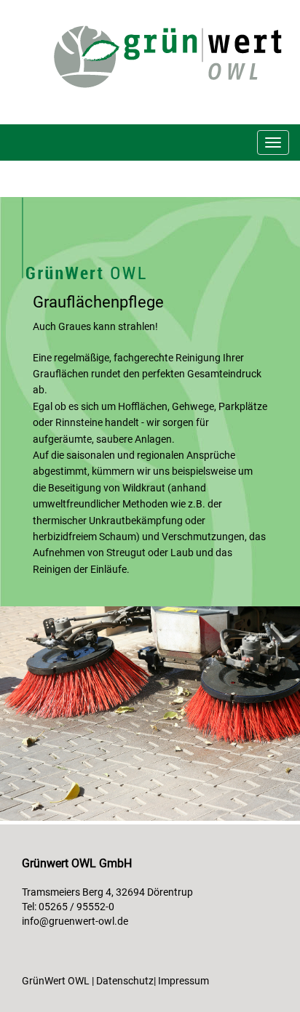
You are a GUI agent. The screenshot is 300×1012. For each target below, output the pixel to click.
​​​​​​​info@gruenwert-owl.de (75, 921)
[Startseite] (177, 56)
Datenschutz (125, 981)
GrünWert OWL (56, 981)
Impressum (183, 981)
